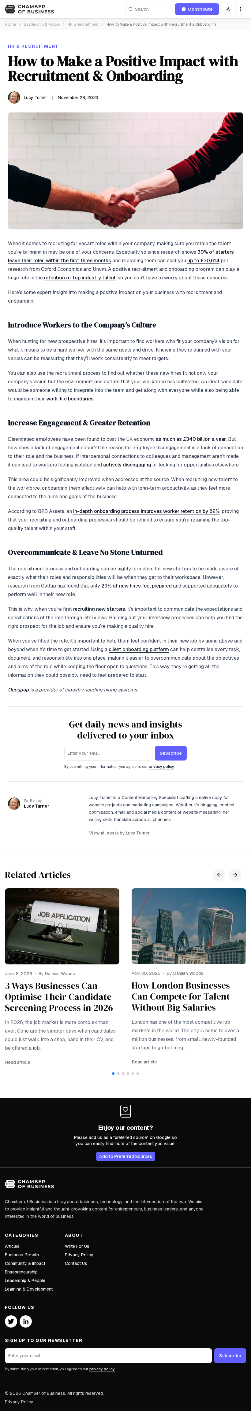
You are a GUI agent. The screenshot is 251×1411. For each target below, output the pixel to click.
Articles (12, 1246)
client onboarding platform (139, 649)
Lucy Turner (35, 97)
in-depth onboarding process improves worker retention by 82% (146, 511)
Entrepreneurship (21, 1272)
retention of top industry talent (80, 277)
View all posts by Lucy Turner (119, 833)
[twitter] (11, 1321)
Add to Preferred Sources (125, 1156)
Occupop (18, 690)
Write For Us (77, 1246)
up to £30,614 (203, 260)
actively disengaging (127, 465)
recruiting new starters (99, 609)
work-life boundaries (70, 399)
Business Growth (22, 1255)
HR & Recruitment (83, 24)
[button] (240, 9)
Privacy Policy (79, 1255)
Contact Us (76, 1263)
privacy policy (161, 766)
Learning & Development (29, 1289)
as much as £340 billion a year (191, 439)
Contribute (200, 9)
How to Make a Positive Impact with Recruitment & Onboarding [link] (161, 24)
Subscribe (171, 753)
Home (10, 24)
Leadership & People (42, 24)
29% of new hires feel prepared (136, 586)
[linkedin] (26, 1321)
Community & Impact (25, 1263)
